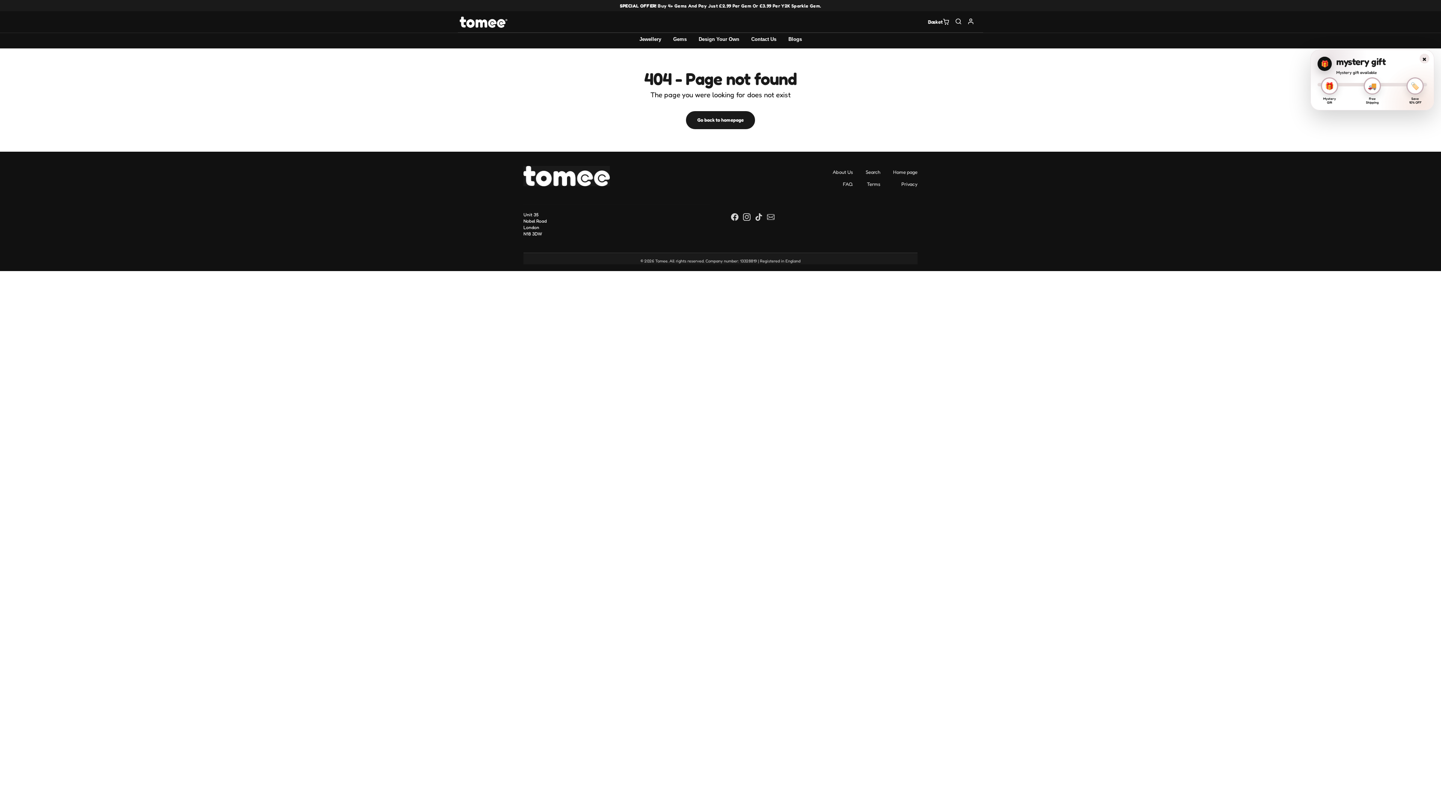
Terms (873, 184)
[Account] (971, 21)
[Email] (771, 217)
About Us (843, 172)
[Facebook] (735, 217)
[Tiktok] (759, 217)
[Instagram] (747, 217)
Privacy (909, 184)
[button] (958, 21)
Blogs (795, 39)
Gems (680, 39)
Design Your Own (719, 39)
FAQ (848, 184)
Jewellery (650, 39)
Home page (905, 172)
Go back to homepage (720, 120)
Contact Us (763, 39)
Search (873, 172)
